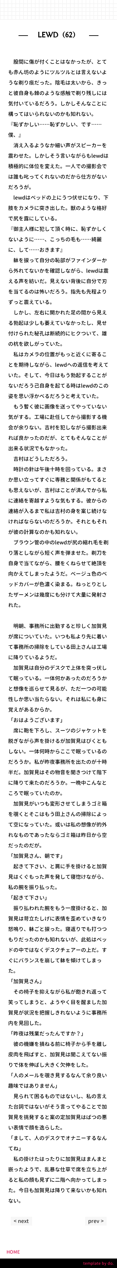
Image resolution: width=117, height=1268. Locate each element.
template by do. (98, 1263)
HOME (13, 1252)
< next (21, 1221)
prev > (96, 1221)
